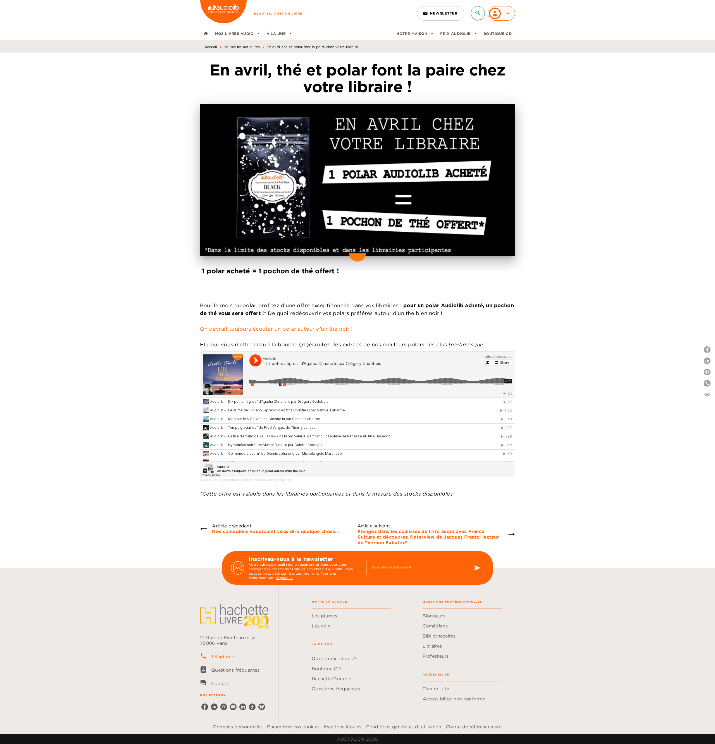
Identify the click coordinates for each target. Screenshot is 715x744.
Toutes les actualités (242, 47)
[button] (440, 13)
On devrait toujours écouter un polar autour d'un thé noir (252, 479)
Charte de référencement (474, 726)
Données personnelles (238, 726)
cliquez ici (284, 578)
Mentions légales (342, 726)
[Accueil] (223, 13)
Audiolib (205, 479)
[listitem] (204, 707)
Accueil (210, 47)
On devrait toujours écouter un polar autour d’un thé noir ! (276, 329)
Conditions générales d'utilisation (403, 726)
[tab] (206, 33)
